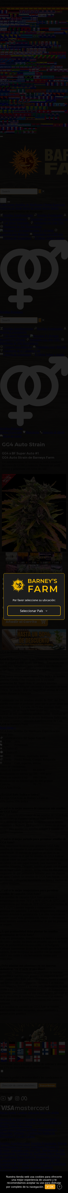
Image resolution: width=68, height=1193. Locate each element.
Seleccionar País (31, 611)
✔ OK (50, 1186)
